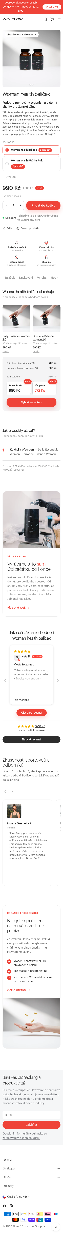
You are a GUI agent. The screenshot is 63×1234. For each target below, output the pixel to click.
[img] (22, 651)
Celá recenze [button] (20, 700)
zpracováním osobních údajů (21, 1138)
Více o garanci (17, 990)
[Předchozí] (5, 791)
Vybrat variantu (31, 402)
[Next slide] (57, 680)
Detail (6, 352)
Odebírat (31, 1124)
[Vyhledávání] (45, 19)
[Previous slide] (5, 680)
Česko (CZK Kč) (17, 1197)
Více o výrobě (16, 608)
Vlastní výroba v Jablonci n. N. (22, 34)
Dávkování (26, 277)
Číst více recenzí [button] (31, 712)
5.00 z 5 (40, 726)
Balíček (10, 277)
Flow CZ (18, 1226)
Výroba (42, 277)
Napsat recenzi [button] (31, 739)
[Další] (12, 791)
